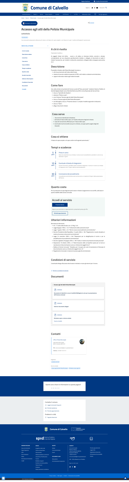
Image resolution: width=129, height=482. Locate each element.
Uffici (22, 452)
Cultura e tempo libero (40, 450)
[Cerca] (106, 7)
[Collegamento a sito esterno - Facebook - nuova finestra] (94, 7)
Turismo (37, 459)
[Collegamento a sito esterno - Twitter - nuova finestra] (92, 7)
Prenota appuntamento (95, 448)
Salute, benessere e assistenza (42, 469)
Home (22, 18)
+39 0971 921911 (73, 454)
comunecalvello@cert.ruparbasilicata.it (77, 456)
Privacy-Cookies (52, 475)
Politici (22, 456)
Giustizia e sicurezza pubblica (42, 463)
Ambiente (38, 467)
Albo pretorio (55, 459)
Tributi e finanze (39, 465)
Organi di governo (25, 450)
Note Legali (60, 475)
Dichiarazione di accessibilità (96, 454)
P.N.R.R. (91, 456)
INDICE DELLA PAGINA (27, 46)
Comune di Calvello (49, 7)
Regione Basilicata (85, 1)
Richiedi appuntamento (60, 213)
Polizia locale (33, 18)
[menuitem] (57, 14)
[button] (101, 1)
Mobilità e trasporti (40, 461)
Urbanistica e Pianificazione (41, 456)
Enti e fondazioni (24, 454)
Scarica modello (58, 321)
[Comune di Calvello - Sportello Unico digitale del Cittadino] (25, 7)
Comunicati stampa (56, 450)
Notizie (53, 448)
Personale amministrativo (26, 458)
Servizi (27, 18)
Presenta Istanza (60, 205)
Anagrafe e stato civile (40, 448)
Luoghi (22, 461)
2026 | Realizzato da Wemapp (28, 479)
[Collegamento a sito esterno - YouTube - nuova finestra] (97, 7)
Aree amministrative (25, 448)
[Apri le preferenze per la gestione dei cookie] (3, 478)
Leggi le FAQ (92, 450)
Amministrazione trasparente (58, 461)
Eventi (53, 452)
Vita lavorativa (39, 452)
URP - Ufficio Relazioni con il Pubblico (77, 459)
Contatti (71, 445)
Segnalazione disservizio (95, 452)
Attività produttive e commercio (42, 454)
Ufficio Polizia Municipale (59, 340)
